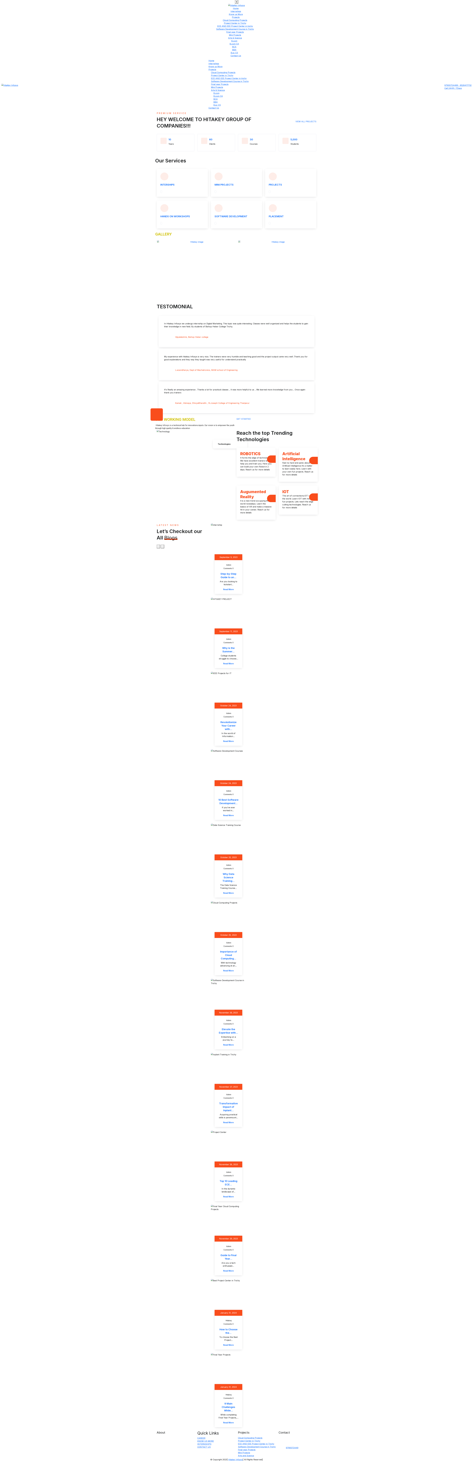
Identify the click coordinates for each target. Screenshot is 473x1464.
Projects (236, 17)
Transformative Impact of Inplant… (228, 1107)
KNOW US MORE (205, 1441)
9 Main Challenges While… (228, 1407)
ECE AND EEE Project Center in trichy (235, 26)
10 (170, 139)
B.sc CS (234, 53)
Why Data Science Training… (228, 877)
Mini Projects (235, 35)
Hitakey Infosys (235, 1459)
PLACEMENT (276, 216)
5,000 (293, 139)
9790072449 (292, 1448)
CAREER (201, 1438)
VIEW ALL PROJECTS (306, 121)
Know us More (236, 14)
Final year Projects (235, 32)
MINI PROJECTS (224, 184)
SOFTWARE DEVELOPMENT (231, 216)
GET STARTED (243, 419)
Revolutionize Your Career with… (228, 726)
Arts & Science (235, 38)
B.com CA (234, 44)
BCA (234, 47)
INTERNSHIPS (204, 1444)
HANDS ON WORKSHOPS (175, 216)
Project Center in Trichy (235, 23)
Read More (228, 589)
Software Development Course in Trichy (235, 29)
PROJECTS (275, 184)
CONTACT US (204, 1447)
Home (236, 8)
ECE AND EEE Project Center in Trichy (256, 1444)
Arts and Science (246, 1455)
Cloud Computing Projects (235, 20)
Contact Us (236, 55)
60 (210, 139)
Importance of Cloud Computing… (228, 955)
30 (251, 139)
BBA (234, 50)
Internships (236, 11)
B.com (234, 41)
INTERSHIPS (167, 184)
